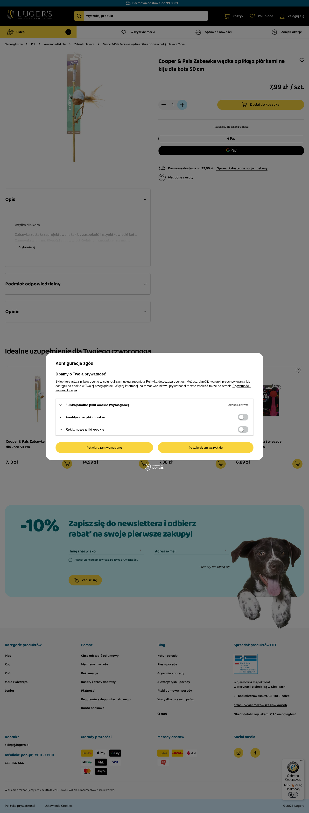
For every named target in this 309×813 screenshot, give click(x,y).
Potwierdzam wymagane (104, 447)
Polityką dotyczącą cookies (165, 381)
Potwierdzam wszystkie (206, 447)
